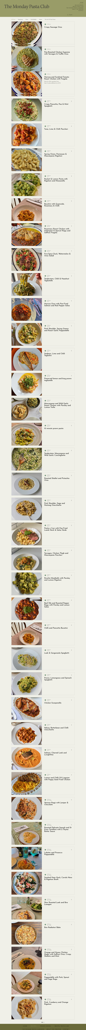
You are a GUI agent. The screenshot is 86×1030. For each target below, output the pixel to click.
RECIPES (81, 3)
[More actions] (72, 101)
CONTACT (80, 10)
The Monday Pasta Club (26, 6)
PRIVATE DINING (79, 5)
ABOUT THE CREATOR (79, 9)
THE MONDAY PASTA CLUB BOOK (79, 8)
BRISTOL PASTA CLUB (79, 6)
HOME (81, 2)
